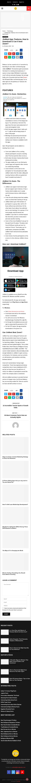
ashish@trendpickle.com (18, 767)
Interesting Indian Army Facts (9, 700)
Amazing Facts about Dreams (9, 697)
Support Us (21, 2)
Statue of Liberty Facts (7, 711)
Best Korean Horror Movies (8, 729)
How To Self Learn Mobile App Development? (15, 504)
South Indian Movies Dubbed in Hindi (11, 740)
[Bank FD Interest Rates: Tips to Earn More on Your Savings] (5, 680)
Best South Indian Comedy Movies (10, 724)
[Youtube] (22, 772)
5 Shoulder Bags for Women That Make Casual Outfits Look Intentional (19, 661)
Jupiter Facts (4, 693)
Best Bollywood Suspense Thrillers (10, 722)
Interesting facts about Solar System (11, 704)
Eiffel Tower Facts (6, 702)
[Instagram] (18, 772)
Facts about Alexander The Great (10, 695)
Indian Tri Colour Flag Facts (8, 691)
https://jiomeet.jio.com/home (16, 311)
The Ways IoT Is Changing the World (12, 550)
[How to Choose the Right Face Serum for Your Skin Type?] (5, 671)
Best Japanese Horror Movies (9, 731)
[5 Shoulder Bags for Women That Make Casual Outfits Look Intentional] (5, 661)
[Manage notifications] (27, 779)
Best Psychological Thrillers (9, 720)
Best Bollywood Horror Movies (9, 734)
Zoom (25, 77)
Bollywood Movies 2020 (7, 738)
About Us (9, 2)
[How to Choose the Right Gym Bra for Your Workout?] (5, 649)
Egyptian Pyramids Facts (7, 709)
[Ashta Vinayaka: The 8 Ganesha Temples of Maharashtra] (5, 641)
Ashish (18, 781)
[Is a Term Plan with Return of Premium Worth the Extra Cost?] (5, 632)
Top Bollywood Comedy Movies (9, 727)
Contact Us (15, 2)
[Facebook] (9, 772)
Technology (5, 36)
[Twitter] (13, 772)
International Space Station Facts (10, 706)
